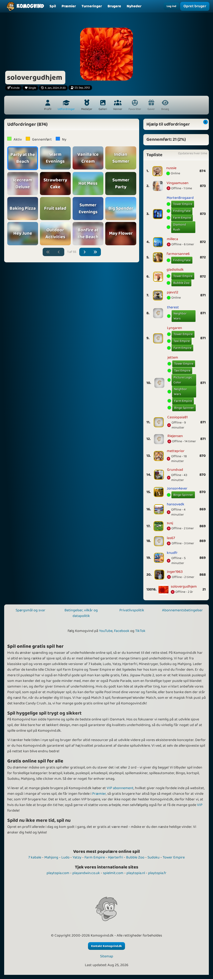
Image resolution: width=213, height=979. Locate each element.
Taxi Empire (181, 341)
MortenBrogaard (180, 198)
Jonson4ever (177, 488)
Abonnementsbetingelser (182, 610)
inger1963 (175, 572)
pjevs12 (172, 292)
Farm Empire (182, 217)
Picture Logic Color (182, 380)
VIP (199, 805)
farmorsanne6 (178, 254)
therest (173, 307)
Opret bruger (195, 6)
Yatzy (77, 857)
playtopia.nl (135, 873)
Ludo (65, 857)
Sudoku (153, 857)
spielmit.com (113, 873)
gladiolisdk (175, 270)
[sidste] (95, 252)
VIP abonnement (120, 788)
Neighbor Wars (180, 316)
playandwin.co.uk (86, 873)
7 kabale (34, 857)
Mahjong (51, 857)
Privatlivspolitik (131, 610)
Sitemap (106, 956)
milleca (172, 239)
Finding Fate (182, 210)
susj (170, 523)
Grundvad (175, 470)
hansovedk (175, 504)
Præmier (99, 794)
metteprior (176, 451)
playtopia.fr (157, 873)
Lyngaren (174, 328)
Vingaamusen (177, 183)
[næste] (84, 252)
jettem (172, 357)
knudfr (172, 553)
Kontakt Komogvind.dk (106, 946)
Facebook (121, 631)
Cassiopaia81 (177, 417)
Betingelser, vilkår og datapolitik (81, 613)
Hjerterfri (115, 857)
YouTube (106, 631)
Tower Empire (182, 204)
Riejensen (175, 436)
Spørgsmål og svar (30, 610)
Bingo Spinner (184, 407)
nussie (171, 168)
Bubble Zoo (181, 282)
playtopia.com (58, 873)
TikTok (140, 631)
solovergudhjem (184, 586)
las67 (171, 538)
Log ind (171, 6)
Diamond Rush (179, 227)
